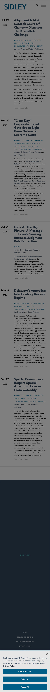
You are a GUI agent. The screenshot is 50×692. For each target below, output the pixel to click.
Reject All (25, 679)
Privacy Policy (9, 666)
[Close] (47, 654)
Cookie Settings (25, 671)
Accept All (25, 687)
